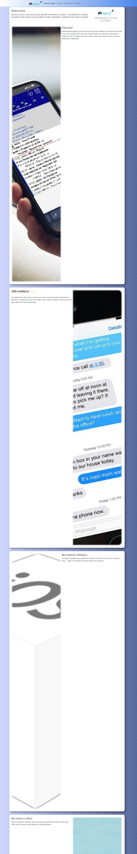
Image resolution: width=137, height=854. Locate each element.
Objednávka (68, 3)
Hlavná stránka (49, 3)
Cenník (59, 3)
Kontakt (77, 3)
